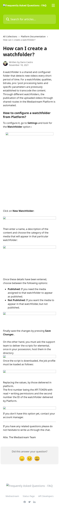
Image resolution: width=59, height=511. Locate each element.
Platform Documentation (33, 36)
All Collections (10, 36)
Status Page (29, 496)
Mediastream (12, 496)
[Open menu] (53, 5)
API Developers (46, 496)
